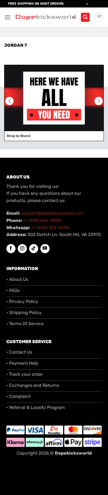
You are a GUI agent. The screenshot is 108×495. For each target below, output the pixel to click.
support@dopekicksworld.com (52, 213)
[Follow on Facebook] (11, 248)
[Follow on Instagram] (22, 248)
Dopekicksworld (73, 453)
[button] (7, 17)
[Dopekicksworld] (45, 17)
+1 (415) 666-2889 (42, 220)
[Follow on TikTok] (33, 248)
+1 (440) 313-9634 (50, 227)
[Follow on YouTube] (45, 248)
